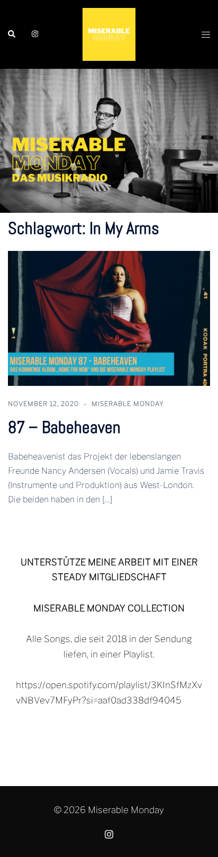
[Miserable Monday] (109, 34)
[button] (12, 34)
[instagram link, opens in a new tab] (34, 33)
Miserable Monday (128, 404)
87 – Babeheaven (64, 427)
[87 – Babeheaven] (109, 317)
